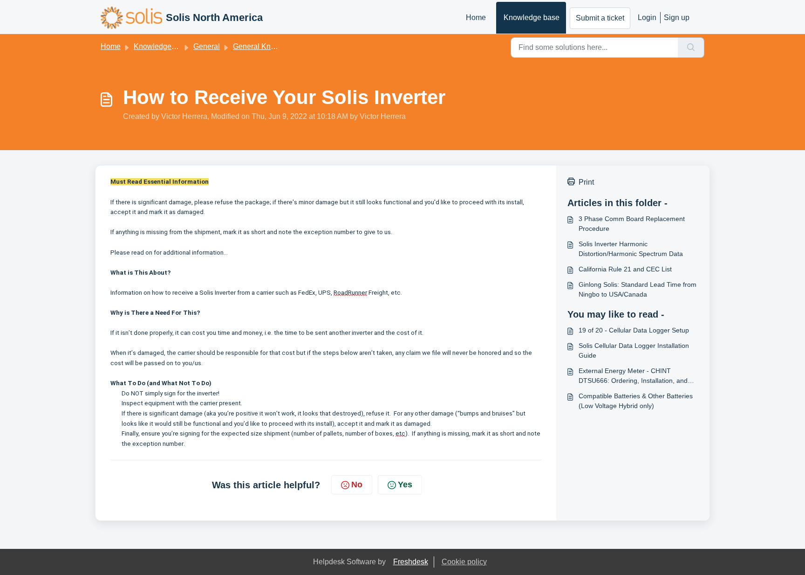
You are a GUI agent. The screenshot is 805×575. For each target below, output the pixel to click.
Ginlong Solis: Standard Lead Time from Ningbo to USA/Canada (637, 289)
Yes (405, 484)
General (206, 46)
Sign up (676, 17)
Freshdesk (410, 562)
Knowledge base (531, 17)
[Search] (691, 47)
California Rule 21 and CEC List (625, 269)
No (356, 484)
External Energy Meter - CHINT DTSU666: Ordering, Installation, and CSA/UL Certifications (633, 376)
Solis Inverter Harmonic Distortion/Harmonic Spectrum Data (631, 248)
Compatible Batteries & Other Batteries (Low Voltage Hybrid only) (636, 400)
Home (476, 17)
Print (586, 182)
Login (647, 17)
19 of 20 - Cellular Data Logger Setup (634, 330)
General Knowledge (266, 46)
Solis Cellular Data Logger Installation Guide (634, 350)
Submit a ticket (600, 18)
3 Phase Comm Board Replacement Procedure (632, 223)
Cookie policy (464, 562)
